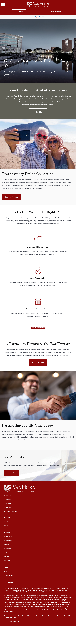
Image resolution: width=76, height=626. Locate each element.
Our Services (8, 526)
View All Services (38, 327)
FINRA (63, 588)
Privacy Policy (46, 615)
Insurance (7, 548)
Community (8, 507)
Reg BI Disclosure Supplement (13, 615)
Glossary (7, 571)
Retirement (8, 537)
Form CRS (27, 615)
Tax (5, 552)
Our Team (7, 503)
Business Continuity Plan (59, 615)
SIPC (66, 588)
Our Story (7, 499)
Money (6, 556)
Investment (8, 541)
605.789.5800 (57, 11)
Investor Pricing (36, 615)
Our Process (8, 522)
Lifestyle (7, 560)
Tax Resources (9, 575)
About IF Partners (10, 511)
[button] (19, 11)
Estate (6, 545)
